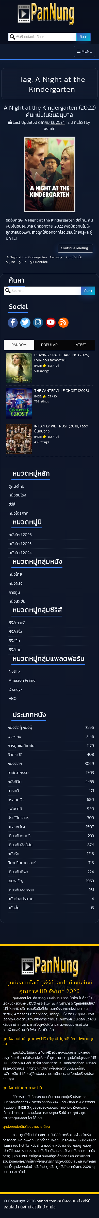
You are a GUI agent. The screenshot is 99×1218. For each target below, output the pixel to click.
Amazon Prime (22, 680)
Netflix (14, 671)
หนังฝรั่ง (15, 583)
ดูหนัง (22, 262)
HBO (12, 699)
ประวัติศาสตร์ (18, 818)
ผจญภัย (14, 737)
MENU (86, 53)
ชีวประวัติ (15, 755)
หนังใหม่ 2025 (19, 544)
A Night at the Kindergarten (26, 257)
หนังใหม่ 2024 (20, 553)
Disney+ (15, 690)
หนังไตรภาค (18, 513)
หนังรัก (13, 854)
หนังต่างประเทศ (21, 899)
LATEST (80, 345)
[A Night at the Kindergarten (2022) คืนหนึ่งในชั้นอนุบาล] (49, 174)
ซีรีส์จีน (14, 641)
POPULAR (49, 345)
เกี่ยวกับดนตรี (19, 836)
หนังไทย (15, 574)
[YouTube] (51, 323)
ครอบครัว (16, 800)
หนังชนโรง (17, 495)
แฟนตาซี (15, 809)
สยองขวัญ (16, 827)
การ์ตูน (14, 592)
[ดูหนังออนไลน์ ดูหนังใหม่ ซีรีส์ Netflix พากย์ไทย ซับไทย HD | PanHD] (45, 24)
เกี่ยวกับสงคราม (21, 890)
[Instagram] (38, 323)
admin (49, 129)
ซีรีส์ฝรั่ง (15, 632)
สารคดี (13, 791)
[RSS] (63, 323)
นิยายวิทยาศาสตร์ (22, 863)
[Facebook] (13, 323)
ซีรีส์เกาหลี (16, 623)
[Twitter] (25, 323)
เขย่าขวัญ (15, 881)
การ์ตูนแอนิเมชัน (21, 746)
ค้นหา (83, 37)
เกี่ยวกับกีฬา (18, 872)
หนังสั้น (14, 908)
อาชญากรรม (18, 773)
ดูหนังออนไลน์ (38, 262)
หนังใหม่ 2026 (20, 535)
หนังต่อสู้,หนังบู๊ (20, 728)
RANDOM (18, 345)
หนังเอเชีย (16, 601)
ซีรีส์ (11, 504)
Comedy (55, 257)
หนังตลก (15, 764)
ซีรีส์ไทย (14, 650)
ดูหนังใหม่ (16, 486)
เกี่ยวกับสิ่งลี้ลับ (20, 845)
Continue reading (75, 248)
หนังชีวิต (15, 782)
